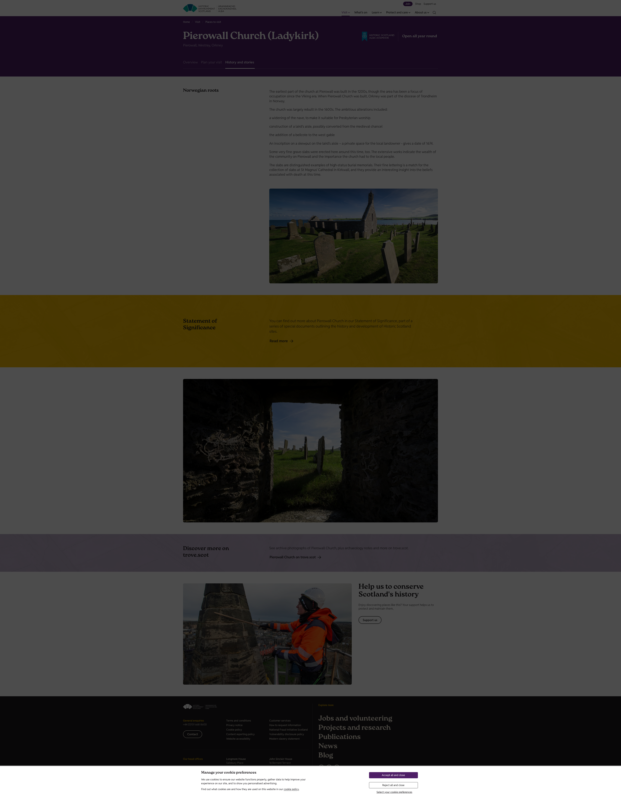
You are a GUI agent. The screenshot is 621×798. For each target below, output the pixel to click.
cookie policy (291, 789)
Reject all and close (393, 785)
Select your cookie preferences (394, 792)
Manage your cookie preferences (228, 773)
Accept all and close (393, 775)
